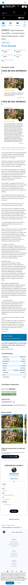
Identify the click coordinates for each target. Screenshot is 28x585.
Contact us (14, 563)
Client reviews (14, 566)
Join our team (14, 554)
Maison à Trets (11, 525)
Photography (14, 546)
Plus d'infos (24, 25)
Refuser (19, 583)
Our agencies (14, 553)
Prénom (4, 484)
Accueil (3, 525)
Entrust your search (14, 543)
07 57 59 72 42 (8, 349)
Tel (3, 497)
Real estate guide (14, 556)
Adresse (17, 25)
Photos (10, 25)
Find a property (14, 541)
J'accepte (10, 583)
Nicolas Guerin (14, 474)
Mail (3, 493)
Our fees (14, 564)
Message (4, 502)
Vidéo (3, 25)
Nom (3, 488)
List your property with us (14, 544)
